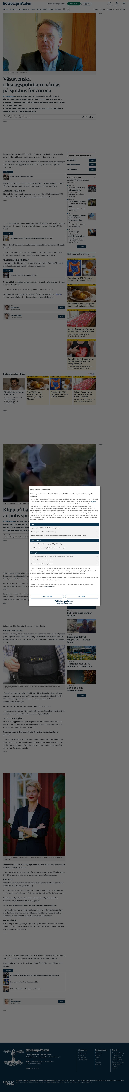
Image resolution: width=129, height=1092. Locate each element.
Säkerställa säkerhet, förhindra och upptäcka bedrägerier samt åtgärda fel (52, 556)
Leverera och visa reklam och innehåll (41, 560)
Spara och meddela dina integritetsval (42, 564)
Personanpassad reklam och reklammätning (43, 532)
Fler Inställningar (47, 596)
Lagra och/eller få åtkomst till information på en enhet (46, 528)
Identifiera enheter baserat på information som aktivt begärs (48, 548)
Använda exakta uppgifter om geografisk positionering (46, 544)
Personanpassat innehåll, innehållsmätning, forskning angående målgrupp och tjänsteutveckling (58, 535)
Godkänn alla (82, 596)
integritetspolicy (49, 586)
